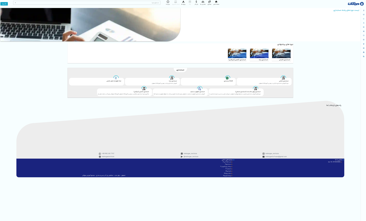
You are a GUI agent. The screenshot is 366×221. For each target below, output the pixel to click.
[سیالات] (363, 23)
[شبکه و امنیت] (363, 52)
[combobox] (86, 3)
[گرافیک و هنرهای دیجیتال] (363, 44)
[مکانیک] (363, 19)
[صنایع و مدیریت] (363, 31)
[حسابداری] (363, 56)
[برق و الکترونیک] (363, 27)
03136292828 (336, 162)
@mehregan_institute (191, 157)
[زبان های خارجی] (363, 40)
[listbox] (363, 33)
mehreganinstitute (108, 157)
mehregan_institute (272, 154)
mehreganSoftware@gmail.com (276, 157)
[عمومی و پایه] (363, 48)
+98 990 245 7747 (108, 154)
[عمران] (363, 14)
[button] (15, 3)
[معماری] (363, 10)
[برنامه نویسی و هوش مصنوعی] (363, 35)
